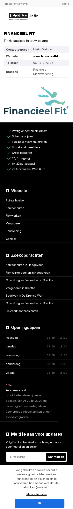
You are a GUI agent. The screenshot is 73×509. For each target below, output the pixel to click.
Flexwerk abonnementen (22, 311)
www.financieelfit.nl (47, 56)
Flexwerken (13, 215)
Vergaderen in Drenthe (20, 288)
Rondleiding (13, 231)
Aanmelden (56, 456)
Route (65, 3)
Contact (11, 238)
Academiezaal (16, 390)
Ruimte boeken (15, 200)
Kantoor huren (15, 208)
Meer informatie (36, 494)
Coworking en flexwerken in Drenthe (29, 280)
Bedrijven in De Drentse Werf (24, 295)
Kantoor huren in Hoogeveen (24, 264)
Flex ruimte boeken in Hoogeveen (28, 272)
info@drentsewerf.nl (16, 3)
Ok (39, 503)
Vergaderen (13, 223)
